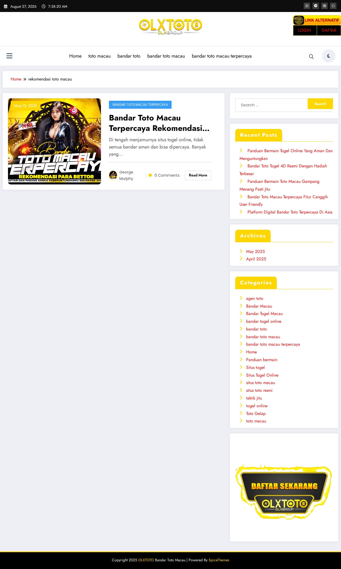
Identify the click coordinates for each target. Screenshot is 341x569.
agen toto (254, 298)
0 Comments (167, 175)
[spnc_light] (328, 56)
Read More (198, 175)
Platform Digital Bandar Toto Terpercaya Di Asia (289, 212)
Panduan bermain (261, 360)
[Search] (311, 56)
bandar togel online (263, 321)
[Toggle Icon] (9, 56)
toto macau (99, 56)
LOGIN (304, 30)
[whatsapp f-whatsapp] (307, 6)
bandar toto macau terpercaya (222, 56)
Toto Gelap (256, 413)
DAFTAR (329, 30)
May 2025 (255, 251)
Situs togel (255, 367)
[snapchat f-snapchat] (333, 6)
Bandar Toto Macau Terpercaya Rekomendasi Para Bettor (155, 122)
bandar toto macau (166, 56)
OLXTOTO (146, 560)
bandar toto (128, 56)
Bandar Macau (259, 306)
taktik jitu (254, 398)
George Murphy (126, 175)
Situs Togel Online (262, 375)
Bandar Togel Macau (264, 313)
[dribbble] (324, 6)
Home (75, 56)
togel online (256, 406)
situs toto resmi (259, 390)
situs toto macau (260, 383)
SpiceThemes (219, 560)
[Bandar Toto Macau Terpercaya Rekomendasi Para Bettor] (54, 141)
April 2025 (256, 259)
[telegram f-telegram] (315, 6)
